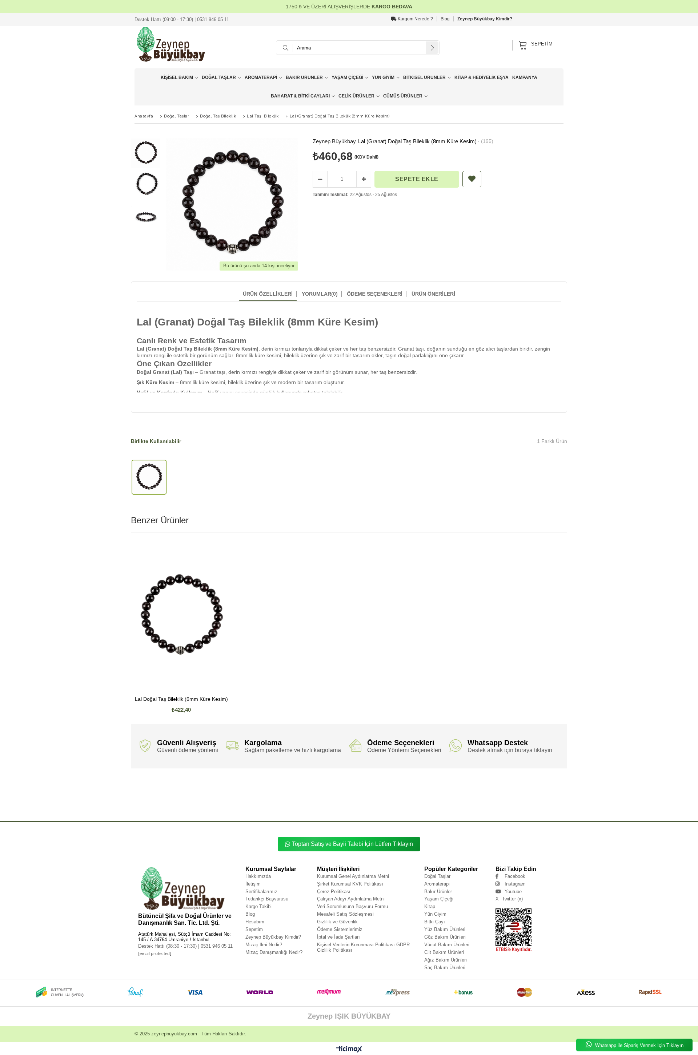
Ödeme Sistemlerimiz (339, 929)
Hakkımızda (258, 876)
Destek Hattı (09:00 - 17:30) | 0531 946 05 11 (182, 19)
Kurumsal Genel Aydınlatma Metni (353, 876)
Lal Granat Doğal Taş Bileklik (222, 786)
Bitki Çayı (434, 921)
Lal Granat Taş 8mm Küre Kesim (287, 807)
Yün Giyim (383, 77)
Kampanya (524, 77)
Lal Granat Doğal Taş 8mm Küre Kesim (286, 791)
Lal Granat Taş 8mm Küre (246, 807)
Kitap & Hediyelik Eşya (481, 77)
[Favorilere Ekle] (471, 179)
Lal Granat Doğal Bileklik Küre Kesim (349, 796)
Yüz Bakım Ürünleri (444, 929)
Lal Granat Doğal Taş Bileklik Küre (487, 786)
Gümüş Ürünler (402, 96)
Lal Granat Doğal (158, 786)
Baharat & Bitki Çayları (300, 96)
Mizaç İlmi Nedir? (263, 944)
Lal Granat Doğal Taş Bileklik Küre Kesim (538, 786)
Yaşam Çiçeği (347, 77)
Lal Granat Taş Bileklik (294, 802)
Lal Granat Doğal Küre (164, 802)
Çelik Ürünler (356, 96)
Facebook (515, 876)
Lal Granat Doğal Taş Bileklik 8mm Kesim (435, 786)
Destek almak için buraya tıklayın (510, 750)
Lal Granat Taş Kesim (431, 807)
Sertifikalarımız (261, 891)
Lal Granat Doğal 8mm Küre (471, 796)
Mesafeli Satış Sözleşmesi (345, 914)
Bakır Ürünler (304, 77)
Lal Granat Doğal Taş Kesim (462, 791)
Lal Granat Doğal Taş (187, 786)
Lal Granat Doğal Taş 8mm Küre (237, 791)
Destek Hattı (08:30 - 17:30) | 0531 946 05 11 (185, 946)
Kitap (429, 906)
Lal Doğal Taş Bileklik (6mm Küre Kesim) (181, 699)
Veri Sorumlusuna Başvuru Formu (352, 906)
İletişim (253, 884)
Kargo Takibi (258, 906)
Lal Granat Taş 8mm (213, 807)
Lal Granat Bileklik (460, 807)
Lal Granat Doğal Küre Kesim (201, 802)
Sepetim (254, 929)
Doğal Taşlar (219, 77)
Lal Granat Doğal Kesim (238, 802)
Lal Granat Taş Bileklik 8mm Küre (373, 802)
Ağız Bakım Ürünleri (445, 960)
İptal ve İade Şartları (338, 937)
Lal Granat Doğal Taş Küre (378, 791)
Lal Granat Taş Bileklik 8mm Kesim (475, 802)
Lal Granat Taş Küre (363, 807)
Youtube (513, 891)
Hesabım (254, 921)
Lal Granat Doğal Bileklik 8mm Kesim (256, 796)
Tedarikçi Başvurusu (266, 899)
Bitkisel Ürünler (424, 77)
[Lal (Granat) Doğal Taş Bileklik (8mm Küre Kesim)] (149, 477)
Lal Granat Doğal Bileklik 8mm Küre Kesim (202, 796)
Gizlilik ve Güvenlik (337, 921)
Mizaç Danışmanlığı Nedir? (273, 952)
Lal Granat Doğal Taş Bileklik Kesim (153, 791)
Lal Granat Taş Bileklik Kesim (178, 807)
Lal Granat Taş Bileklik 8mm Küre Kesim (423, 802)
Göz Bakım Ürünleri (445, 937)
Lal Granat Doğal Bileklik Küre (303, 796)
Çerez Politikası (333, 891)
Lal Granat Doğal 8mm (435, 796)
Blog (445, 18)
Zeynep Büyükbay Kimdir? (484, 18)
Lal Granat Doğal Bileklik (499, 791)
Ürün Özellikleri (268, 294)
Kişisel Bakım (177, 77)
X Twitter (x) (509, 899)
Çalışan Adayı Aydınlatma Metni (351, 899)
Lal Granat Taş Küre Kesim (396, 807)
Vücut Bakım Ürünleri (446, 944)
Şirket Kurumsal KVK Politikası (350, 884)
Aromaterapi (261, 77)
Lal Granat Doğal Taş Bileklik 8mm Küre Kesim (375, 786)
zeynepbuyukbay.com (174, 1033)
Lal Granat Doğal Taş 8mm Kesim (336, 791)
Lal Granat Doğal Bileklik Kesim (396, 796)
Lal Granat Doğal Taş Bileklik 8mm (266, 786)
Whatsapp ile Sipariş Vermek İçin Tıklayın (638, 1045)
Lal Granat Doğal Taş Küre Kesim (419, 791)
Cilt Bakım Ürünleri (444, 952)
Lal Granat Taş (267, 802)
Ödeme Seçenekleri (374, 294)
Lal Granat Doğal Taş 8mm (196, 791)
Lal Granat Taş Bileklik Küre (519, 802)
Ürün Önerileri (433, 294)
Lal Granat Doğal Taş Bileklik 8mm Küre (317, 786)
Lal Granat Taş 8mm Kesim (329, 807)
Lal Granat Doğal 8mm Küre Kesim (514, 796)
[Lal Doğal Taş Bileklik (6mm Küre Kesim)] (181, 615)
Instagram (515, 884)
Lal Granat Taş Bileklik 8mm (330, 802)
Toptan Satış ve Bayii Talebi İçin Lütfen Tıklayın (352, 844)
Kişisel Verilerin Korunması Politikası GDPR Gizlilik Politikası (363, 947)
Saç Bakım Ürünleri (444, 967)
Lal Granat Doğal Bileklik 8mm (538, 791)
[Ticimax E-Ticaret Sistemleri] (349, 1049)
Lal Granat (137, 786)
